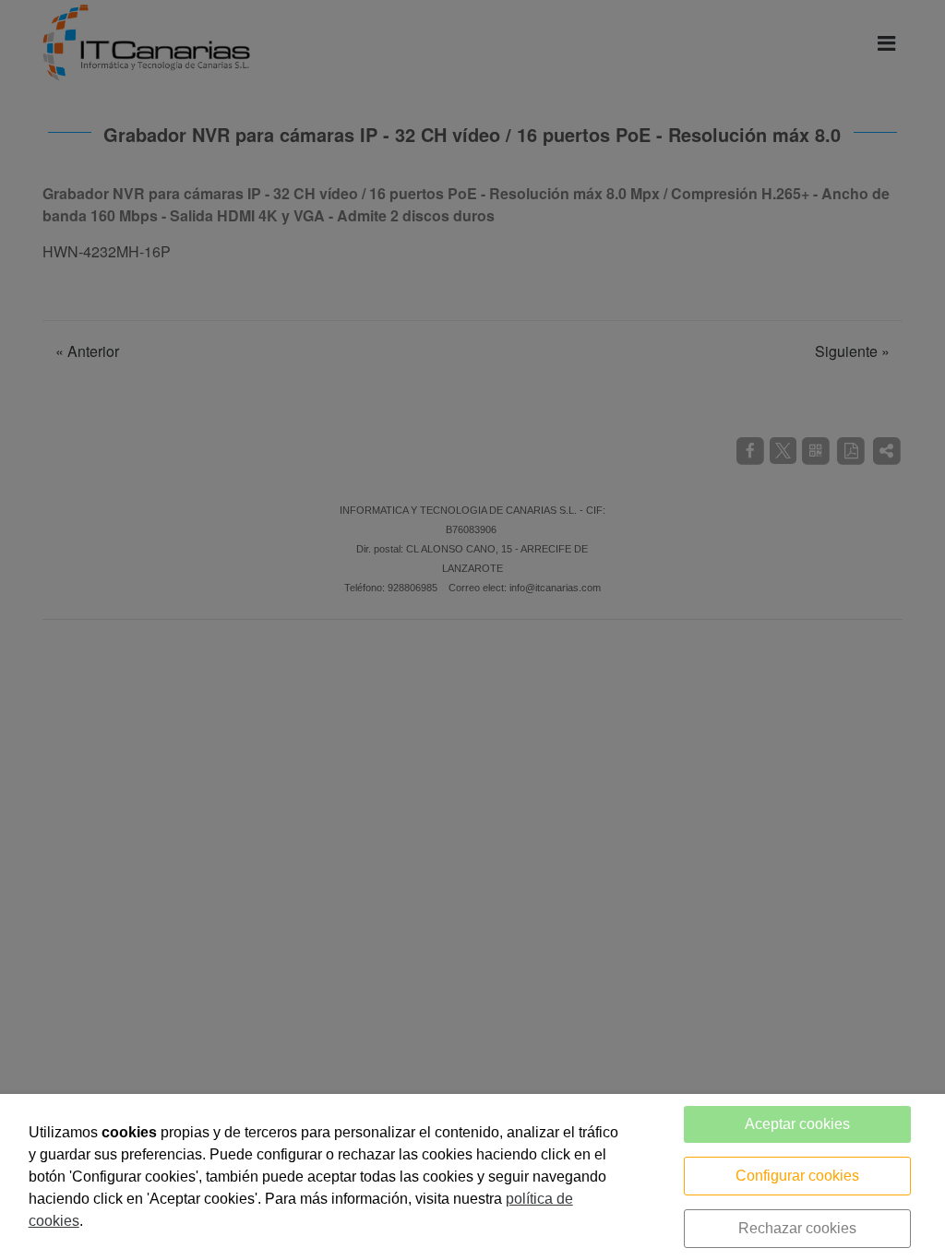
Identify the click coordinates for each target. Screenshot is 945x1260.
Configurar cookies (797, 1175)
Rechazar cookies (797, 1228)
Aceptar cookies (797, 1124)
